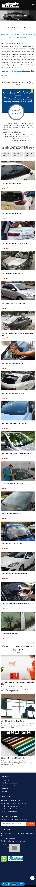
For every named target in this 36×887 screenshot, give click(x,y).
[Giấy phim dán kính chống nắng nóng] (18, 706)
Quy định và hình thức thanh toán (13, 800)
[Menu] (33, 5)
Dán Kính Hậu (29, 154)
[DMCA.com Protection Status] (4, 858)
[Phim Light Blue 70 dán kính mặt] (18, 260)
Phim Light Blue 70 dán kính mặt (12, 273)
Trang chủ (5, 780)
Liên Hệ (4, 791)
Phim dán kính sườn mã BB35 (11, 183)
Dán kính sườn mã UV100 (10, 633)
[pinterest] (3, 844)
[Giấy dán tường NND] (11, 5)
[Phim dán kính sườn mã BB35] (18, 170)
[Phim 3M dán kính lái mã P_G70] (18, 501)
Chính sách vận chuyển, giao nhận (14, 803)
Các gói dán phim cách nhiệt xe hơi (18, 83)
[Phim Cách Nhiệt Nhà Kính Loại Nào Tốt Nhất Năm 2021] (18, 667)
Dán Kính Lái (6, 154)
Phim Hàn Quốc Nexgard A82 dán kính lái (15, 423)
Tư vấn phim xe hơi (8, 786)
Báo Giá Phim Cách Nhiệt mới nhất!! (13, 758)
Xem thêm (4, 75)
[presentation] (29, 84)
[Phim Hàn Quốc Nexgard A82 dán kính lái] (18, 410)
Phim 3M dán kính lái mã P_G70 (12, 513)
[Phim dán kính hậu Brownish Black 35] (18, 230)
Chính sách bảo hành (9, 812)
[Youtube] (8, 848)
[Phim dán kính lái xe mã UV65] (18, 531)
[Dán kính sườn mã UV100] (18, 621)
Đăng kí (30, 824)
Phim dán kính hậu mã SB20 (11, 213)
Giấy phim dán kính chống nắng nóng (13, 721)
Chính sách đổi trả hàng (10, 806)
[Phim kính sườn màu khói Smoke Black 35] (18, 591)
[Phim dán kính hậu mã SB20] (18, 200)
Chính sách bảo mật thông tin (12, 809)
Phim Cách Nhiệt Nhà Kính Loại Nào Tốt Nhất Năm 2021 (17, 683)
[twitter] (6, 844)
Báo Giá (5, 789)
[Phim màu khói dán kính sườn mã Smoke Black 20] (18, 320)
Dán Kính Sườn (16, 154)
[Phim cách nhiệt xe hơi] (18, 15)
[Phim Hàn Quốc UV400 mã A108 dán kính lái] (18, 441)
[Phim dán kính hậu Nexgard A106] (18, 380)
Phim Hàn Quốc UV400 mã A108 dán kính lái (16, 453)
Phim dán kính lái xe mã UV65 (12, 543)
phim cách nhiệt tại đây (14, 71)
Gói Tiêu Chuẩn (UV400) (18, 93)
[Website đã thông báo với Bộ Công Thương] (15, 858)
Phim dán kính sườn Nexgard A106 (13, 363)
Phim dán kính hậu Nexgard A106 (13, 393)
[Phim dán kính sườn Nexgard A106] (18, 350)
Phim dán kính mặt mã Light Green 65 (14, 573)
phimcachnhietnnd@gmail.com (14, 841)
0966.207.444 (10, 838)
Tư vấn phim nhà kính (9, 783)
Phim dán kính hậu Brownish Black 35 (14, 243)
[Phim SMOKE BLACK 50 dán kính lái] (18, 290)
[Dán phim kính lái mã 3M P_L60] (18, 471)
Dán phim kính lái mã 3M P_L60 (12, 483)
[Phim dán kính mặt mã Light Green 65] (18, 561)
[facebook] (1, 844)
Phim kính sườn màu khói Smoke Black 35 (15, 603)
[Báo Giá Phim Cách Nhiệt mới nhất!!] (18, 743)
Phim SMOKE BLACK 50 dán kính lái (13, 303)
